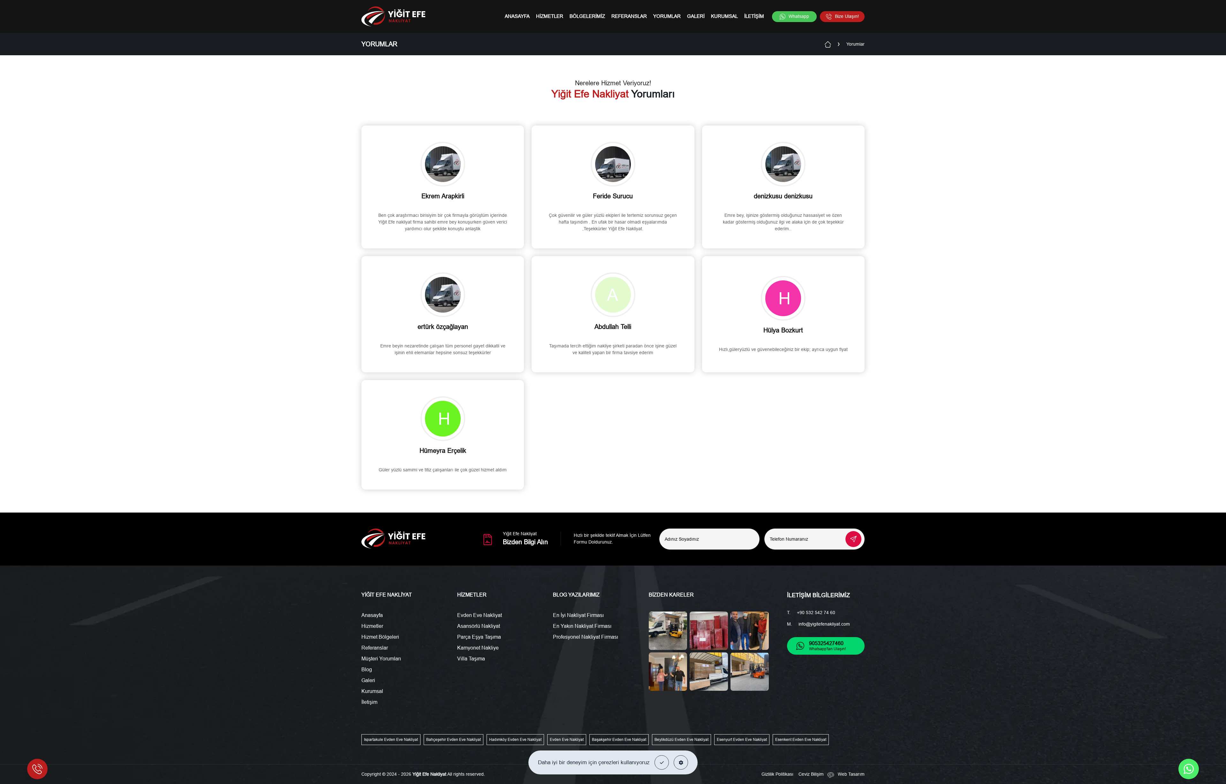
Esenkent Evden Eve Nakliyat (800, 739)
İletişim (754, 16)
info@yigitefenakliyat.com (824, 624)
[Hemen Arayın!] (37, 769)
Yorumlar (667, 16)
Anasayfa (517, 16)
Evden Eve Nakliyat (479, 615)
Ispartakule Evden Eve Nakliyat (391, 739)
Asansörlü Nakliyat (478, 626)
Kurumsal (724, 16)
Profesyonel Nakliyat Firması (585, 637)
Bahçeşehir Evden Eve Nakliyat (453, 739)
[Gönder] (853, 539)
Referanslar (629, 16)
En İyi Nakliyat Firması (578, 615)
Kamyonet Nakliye (478, 648)
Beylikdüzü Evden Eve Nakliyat (681, 739)
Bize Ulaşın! (847, 16)
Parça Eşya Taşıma (479, 637)
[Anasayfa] (828, 43)
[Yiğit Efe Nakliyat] (393, 16)
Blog (366, 669)
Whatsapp (799, 16)
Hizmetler (549, 16)
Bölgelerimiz (587, 16)
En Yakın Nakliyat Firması (582, 626)
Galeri (696, 16)
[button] (662, 762)
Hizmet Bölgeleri (380, 637)
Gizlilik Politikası (777, 774)
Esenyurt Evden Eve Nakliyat (742, 739)
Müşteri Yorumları (381, 658)
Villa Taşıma (471, 658)
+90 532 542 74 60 (816, 612)
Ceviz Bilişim (811, 774)
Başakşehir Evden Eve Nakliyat (619, 739)
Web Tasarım (851, 774)
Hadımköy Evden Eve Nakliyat (515, 739)
